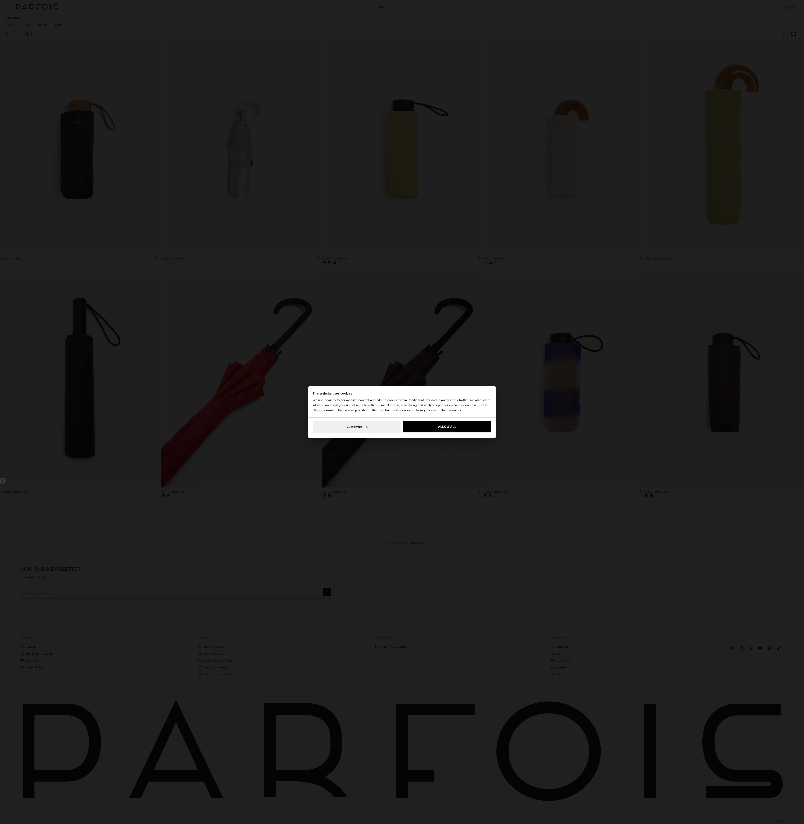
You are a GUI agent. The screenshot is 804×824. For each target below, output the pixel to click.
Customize (355, 427)
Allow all (447, 426)
